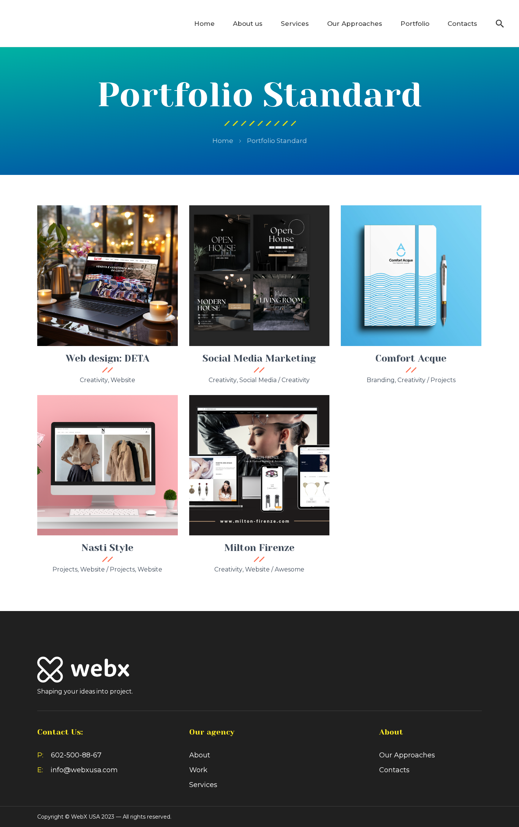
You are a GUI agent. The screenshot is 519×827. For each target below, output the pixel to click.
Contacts (462, 23)
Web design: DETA (107, 358)
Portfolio (414, 23)
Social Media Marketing (259, 358)
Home (204, 23)
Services (295, 23)
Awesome (289, 569)
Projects (443, 380)
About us (248, 23)
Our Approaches (354, 23)
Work (198, 770)
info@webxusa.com (84, 770)
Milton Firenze (259, 547)
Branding (381, 380)
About (199, 755)
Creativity (94, 380)
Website (123, 380)
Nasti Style (107, 547)
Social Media (258, 380)
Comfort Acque (410, 358)
